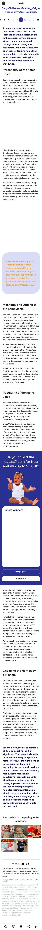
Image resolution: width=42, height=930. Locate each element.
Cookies (35, 871)
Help (3, 871)
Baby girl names (11, 871)
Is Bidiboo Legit (9, 913)
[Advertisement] (21, 126)
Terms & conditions (25, 871)
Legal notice (6, 873)
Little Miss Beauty (8, 868)
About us (35, 873)
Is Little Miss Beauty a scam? (20, 873)
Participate (21, 572)
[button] (3, 3)
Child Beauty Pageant (22, 868)
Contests (21, 578)
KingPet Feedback (23, 913)
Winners (33, 868)
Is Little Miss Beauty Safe (11, 915)
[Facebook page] (22, 863)
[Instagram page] (27, 863)
